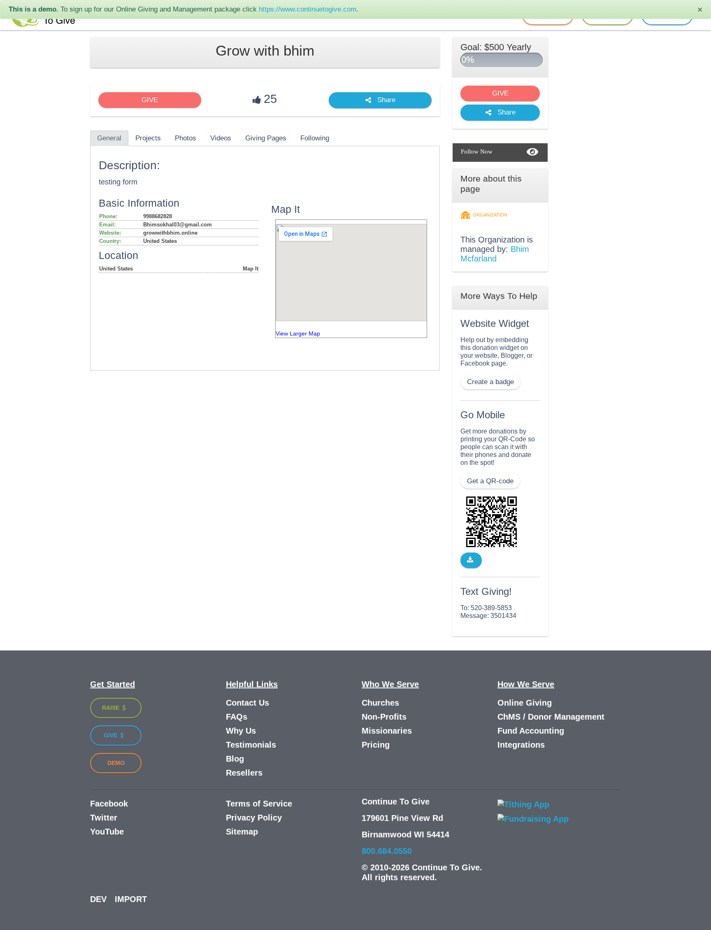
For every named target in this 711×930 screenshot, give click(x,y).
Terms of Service (259, 803)
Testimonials (251, 744)
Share (385, 100)
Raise (111, 707)
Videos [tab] (220, 138)
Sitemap (242, 831)
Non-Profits (384, 716)
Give (111, 735)
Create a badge (490, 382)
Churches (380, 702)
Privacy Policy (254, 817)
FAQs (236, 716)
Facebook (109, 803)
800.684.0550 (387, 850)
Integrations (521, 744)
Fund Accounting (530, 730)
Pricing (376, 744)
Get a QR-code (490, 481)
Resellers (244, 772)
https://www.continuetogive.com (307, 9)
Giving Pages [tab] (265, 138)
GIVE (150, 100)
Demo (116, 763)
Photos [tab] (185, 138)
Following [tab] (314, 138)
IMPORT (131, 899)
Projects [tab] (148, 138)
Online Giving (524, 702)
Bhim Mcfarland (494, 254)
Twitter (103, 817)
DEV (98, 899)
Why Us (241, 730)
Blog (235, 758)
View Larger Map (298, 334)
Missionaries (387, 730)
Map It (250, 269)
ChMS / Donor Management (550, 716)
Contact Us (247, 702)
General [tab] (109, 138)
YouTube (107, 831)
